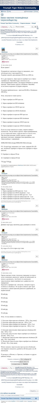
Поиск (32, 27)
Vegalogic (29, 401)
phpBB (21, 401)
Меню (4, 11)
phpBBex (13, 401)
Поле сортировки (14, 361)
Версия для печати (2, 14)
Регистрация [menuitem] (29, 11)
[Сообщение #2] (1, 186)
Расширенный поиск (35, 27)
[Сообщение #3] (1, 222)
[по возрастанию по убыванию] (16, 364)
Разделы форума (26, 398)
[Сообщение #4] (1, 246)
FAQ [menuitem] (10, 11)
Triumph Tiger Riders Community (19, 8)
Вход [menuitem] (36, 11)
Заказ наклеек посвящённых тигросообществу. (14, 19)
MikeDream (20, 165)
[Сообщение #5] (1, 273)
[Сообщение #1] (1, 65)
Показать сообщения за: (14, 359)
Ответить (4, 27)
